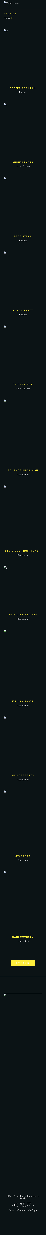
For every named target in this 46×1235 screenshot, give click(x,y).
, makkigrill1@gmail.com (23, 1204)
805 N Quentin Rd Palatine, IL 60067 (23, 1197)
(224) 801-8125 (23, 1203)
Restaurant (23, 475)
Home (7, 18)
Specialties (23, 860)
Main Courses (23, 166)
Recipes (23, 92)
